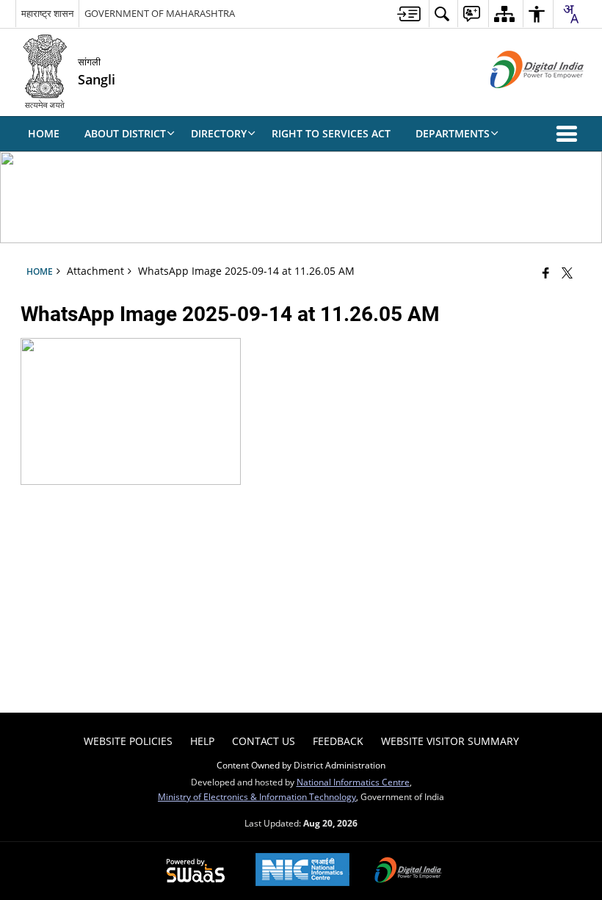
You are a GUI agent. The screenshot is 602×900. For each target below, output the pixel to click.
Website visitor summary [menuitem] (450, 741)
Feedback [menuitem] (338, 741)
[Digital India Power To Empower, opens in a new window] (408, 871)
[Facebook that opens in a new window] (546, 272)
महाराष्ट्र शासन (47, 13)
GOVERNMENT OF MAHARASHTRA (159, 13)
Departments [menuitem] (453, 133)
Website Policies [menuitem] (128, 741)
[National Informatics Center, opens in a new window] (302, 871)
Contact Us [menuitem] (263, 741)
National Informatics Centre (353, 782)
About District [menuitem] (125, 133)
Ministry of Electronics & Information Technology (257, 796)
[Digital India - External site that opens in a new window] (518, 100)
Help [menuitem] (202, 741)
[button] (569, 134)
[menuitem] (409, 13)
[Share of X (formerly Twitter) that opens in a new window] (567, 272)
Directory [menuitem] (219, 133)
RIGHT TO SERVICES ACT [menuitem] (331, 133)
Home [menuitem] (43, 133)
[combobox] (570, 14)
